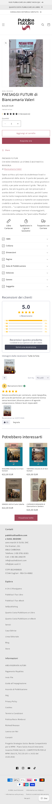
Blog (7, 642)
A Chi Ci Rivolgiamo (13, 588)
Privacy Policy (11, 701)
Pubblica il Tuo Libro (14, 594)
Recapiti (27, 798)
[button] (3, 25)
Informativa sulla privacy (15, 794)
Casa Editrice (10, 630)
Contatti (9, 737)
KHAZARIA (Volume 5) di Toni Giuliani (12, 470)
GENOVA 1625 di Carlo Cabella (13, 504)
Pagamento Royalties (14, 671)
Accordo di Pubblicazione (16, 689)
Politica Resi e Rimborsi (15, 719)
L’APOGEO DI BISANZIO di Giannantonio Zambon (36, 505)
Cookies (8, 707)
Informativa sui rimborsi (35, 790)
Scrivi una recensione (26, 347)
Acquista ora (26, 141)
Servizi (8, 624)
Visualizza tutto (26, 517)
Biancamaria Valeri (13, 169)
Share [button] (7, 150)
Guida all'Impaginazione (15, 683)
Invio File (9, 677)
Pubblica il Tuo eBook (14, 600)
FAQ (7, 695)
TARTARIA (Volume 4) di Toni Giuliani (37, 470)
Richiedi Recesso (12, 725)
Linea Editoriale (12, 636)
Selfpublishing (11, 606)
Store (7, 648)
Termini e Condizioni (14, 713)
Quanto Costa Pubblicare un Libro (20, 612)
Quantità (5, 118)
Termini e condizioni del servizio (37, 794)
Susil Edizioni (18, 790)
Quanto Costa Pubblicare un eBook (20, 618)
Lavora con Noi (11, 731)
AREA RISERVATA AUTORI (15, 665)
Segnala (16, 422)
